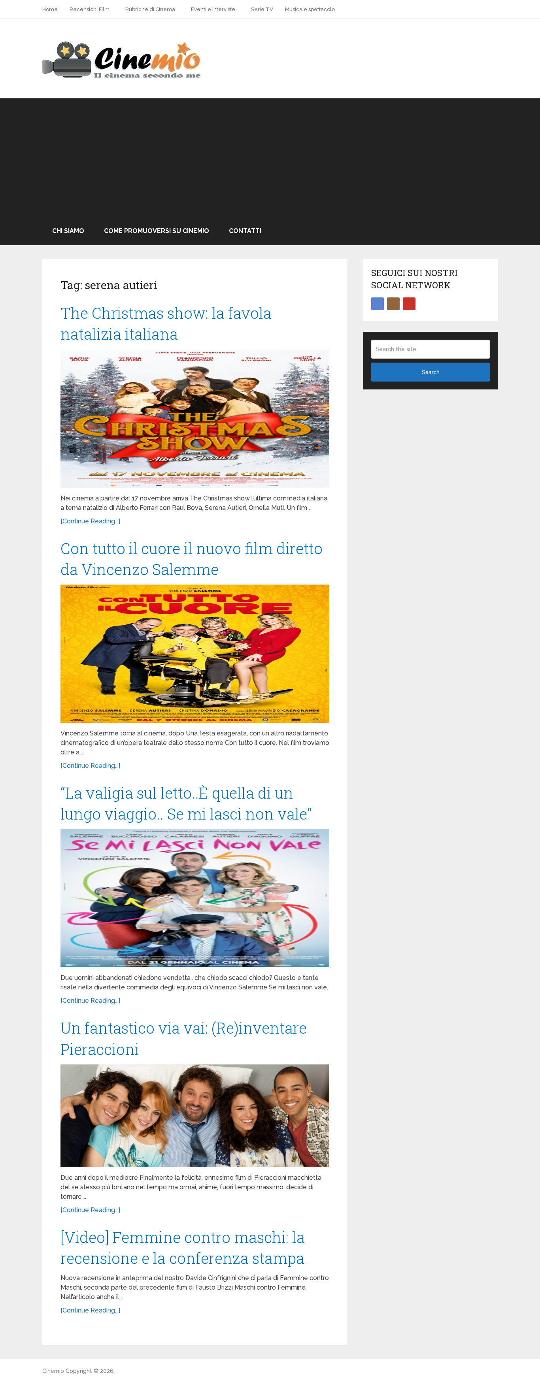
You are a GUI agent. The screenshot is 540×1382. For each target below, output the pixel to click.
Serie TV (262, 9)
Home (50, 9)
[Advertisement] (270, 157)
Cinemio (53, 1371)
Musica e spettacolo (310, 9)
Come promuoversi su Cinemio (156, 231)
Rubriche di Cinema (150, 9)
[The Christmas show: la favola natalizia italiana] (194, 419)
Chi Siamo (68, 231)
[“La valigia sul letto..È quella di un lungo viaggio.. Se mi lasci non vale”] (194, 898)
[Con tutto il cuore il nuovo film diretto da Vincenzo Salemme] (194, 654)
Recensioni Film (90, 9)
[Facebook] (377, 303)
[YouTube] (409, 303)
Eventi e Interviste (213, 9)
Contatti (245, 231)
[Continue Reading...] (90, 521)
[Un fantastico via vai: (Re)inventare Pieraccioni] (194, 1115)
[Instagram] (393, 303)
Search (431, 372)
